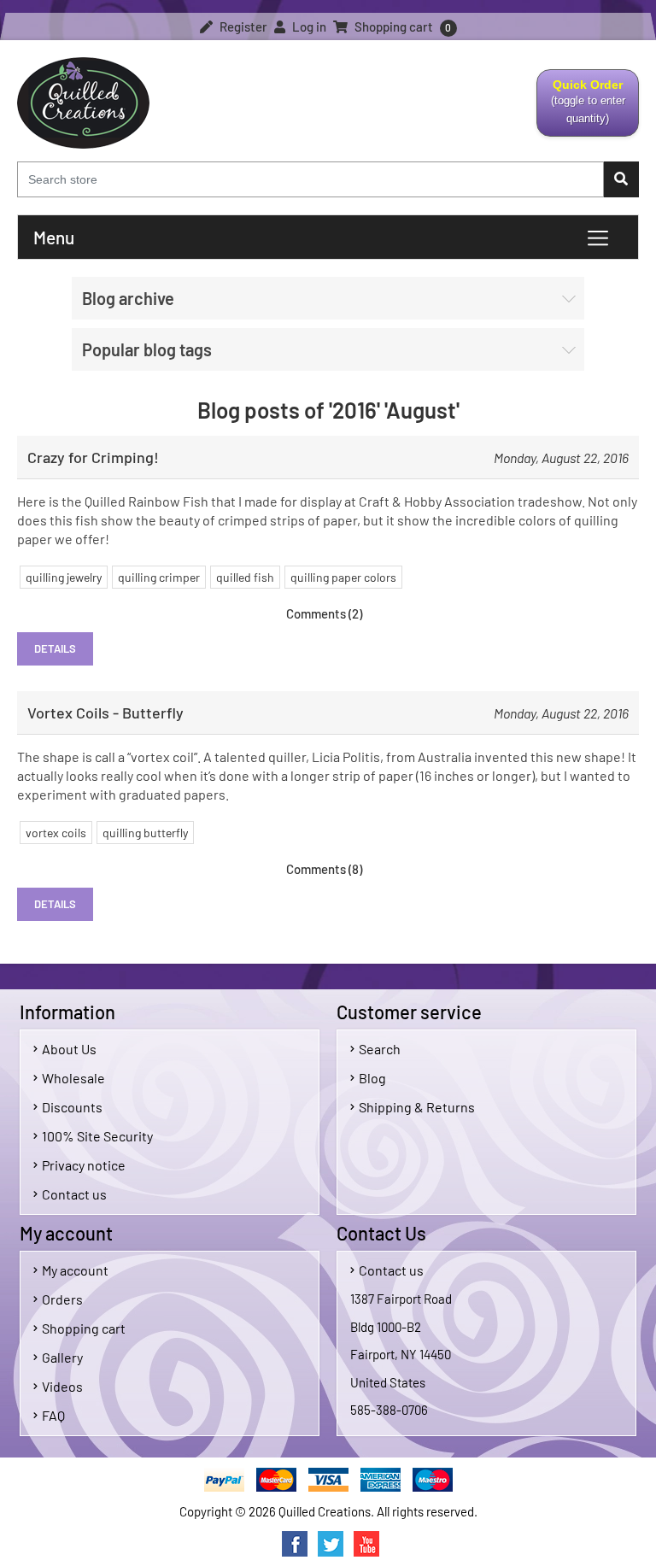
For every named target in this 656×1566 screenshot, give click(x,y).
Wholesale (73, 1078)
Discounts (72, 1107)
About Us (69, 1049)
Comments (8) (324, 869)
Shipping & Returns (417, 1107)
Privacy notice (84, 1165)
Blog (372, 1078)
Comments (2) (324, 613)
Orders (62, 1299)
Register (242, 26)
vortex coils (56, 832)
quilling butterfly (145, 832)
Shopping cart (84, 1328)
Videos (62, 1386)
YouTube (366, 1543)
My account (75, 1270)
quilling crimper (159, 577)
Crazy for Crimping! (93, 457)
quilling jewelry (64, 577)
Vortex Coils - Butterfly (105, 712)
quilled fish (245, 577)
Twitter (330, 1543)
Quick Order (581, 107)
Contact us (74, 1194)
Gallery (62, 1357)
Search (380, 1049)
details (55, 648)
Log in (308, 26)
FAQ (53, 1415)
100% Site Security (97, 1136)
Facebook (294, 1543)
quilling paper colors (343, 577)
